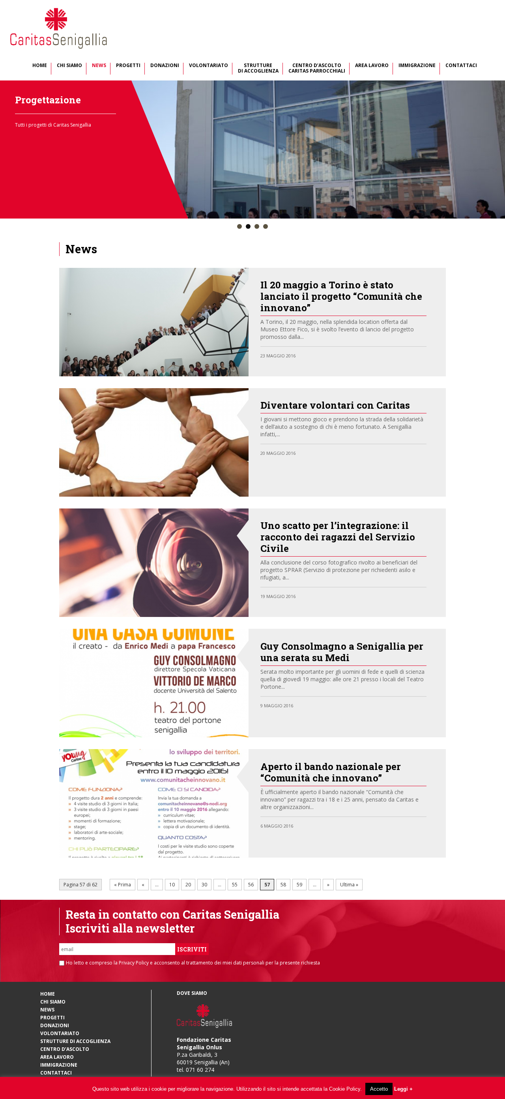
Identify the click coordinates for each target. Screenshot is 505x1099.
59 (299, 884)
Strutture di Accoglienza (258, 68)
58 (283, 884)
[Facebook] (407, 354)
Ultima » (349, 884)
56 (251, 884)
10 (172, 884)
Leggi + (403, 1089)
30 (204, 884)
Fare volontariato (56, 99)
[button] (239, 226)
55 (235, 884)
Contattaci (461, 66)
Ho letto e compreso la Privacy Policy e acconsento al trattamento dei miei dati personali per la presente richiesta (193, 963)
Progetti (128, 66)
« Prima (122, 884)
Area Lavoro (372, 66)
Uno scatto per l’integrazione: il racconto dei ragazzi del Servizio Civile (337, 537)
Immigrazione (417, 66)
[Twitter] (415, 354)
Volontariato (208, 66)
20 (188, 884)
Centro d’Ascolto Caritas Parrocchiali (316, 68)
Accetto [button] (379, 1089)
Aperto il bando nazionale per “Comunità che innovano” (330, 772)
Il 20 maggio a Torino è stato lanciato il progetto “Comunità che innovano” (341, 296)
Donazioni (164, 66)
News (99, 66)
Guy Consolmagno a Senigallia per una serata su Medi (341, 652)
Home (39, 66)
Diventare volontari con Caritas (335, 405)
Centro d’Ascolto (64, 1049)
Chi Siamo (69, 66)
